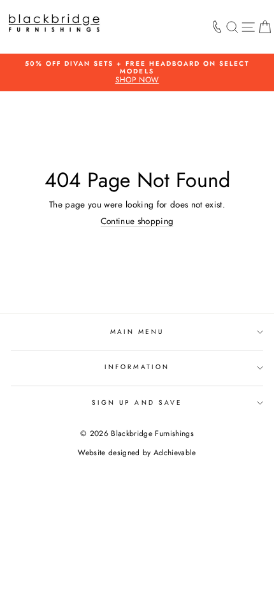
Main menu (137, 331)
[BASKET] (265, 27)
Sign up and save (137, 402)
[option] (137, 72)
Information (137, 367)
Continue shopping (137, 221)
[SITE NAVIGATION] (248, 27)
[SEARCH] (232, 27)
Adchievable (175, 452)
